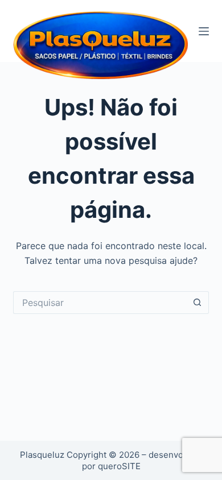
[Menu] (204, 31)
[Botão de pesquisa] (197, 302)
